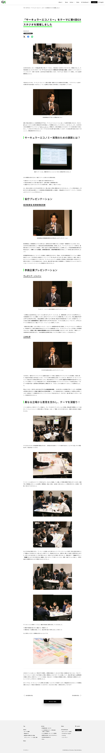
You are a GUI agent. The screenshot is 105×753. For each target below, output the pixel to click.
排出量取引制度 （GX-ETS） (47, 728)
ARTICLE (28, 7)
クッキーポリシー (65, 737)
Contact (94, 2)
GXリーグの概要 (26, 731)
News (66, 2)
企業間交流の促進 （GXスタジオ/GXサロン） (49, 735)
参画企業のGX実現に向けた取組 (29, 735)
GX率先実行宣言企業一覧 (46, 737)
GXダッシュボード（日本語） (67, 731)
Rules (77, 2)
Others (43, 739)
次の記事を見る (75, 695)
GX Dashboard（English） (66, 733)
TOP (24, 7)
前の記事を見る (29, 695)
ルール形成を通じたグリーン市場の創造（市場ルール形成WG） (48, 731)
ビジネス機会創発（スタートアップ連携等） (49, 733)
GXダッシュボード (44, 127)
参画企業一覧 (26, 733)
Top (24, 726)
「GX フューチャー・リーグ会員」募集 (30, 737)
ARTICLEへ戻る (52, 701)
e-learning (64, 735)
